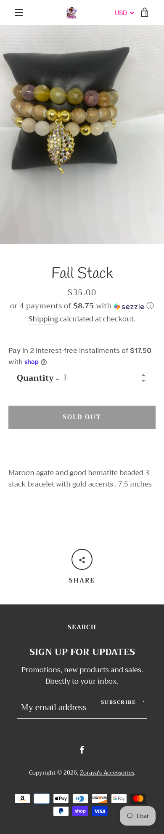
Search (82, 627)
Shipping (43, 319)
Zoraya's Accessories (107, 773)
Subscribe (118, 702)
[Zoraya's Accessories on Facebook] (82, 749)
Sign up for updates (82, 652)
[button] (82, 306)
